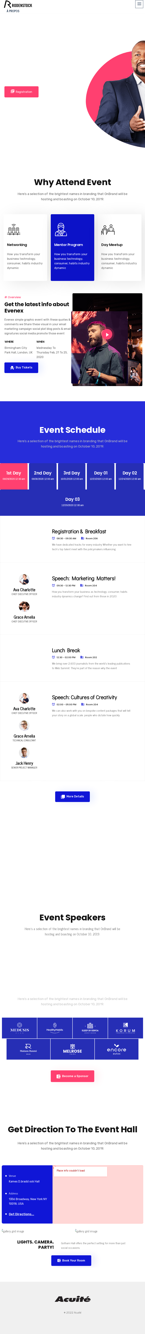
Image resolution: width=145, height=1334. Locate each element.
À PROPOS (13, 11)
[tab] (14, 476)
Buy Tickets (23, 367)
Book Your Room (73, 1260)
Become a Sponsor (74, 1076)
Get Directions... (21, 1214)
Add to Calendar (58, 91)
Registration (24, 92)
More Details (75, 796)
